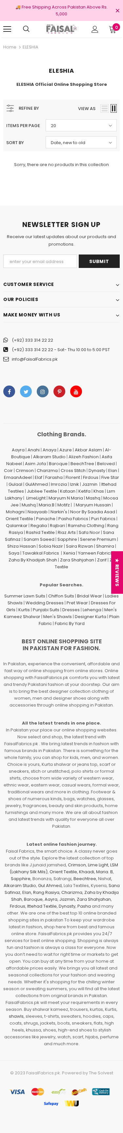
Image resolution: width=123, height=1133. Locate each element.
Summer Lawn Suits (24, 596)
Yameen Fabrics (95, 553)
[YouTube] (76, 391)
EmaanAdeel (18, 477)
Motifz (63, 505)
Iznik (74, 484)
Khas (98, 491)
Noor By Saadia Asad (92, 512)
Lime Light (98, 865)
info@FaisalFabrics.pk (35, 359)
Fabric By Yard (70, 623)
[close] (117, 11)
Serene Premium (98, 539)
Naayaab (38, 512)
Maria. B (104, 872)
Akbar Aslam (88, 450)
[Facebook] (9, 391)
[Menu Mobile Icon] (7, 29)
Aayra (18, 450)
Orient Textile (19, 519)
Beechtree (84, 879)
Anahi (34, 450)
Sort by (15, 143)
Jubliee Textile (42, 491)
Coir (8, 470)
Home (9, 47)
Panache (45, 519)
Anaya (49, 450)
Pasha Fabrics (73, 519)
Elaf (38, 477)
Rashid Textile (40, 532)
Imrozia (59, 484)
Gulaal (15, 484)
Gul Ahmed (50, 885)
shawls (16, 1016)
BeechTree (82, 464)
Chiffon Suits (61, 596)
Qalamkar (17, 525)
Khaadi (86, 872)
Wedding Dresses (45, 603)
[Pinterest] (59, 391)
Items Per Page (23, 126)
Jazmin (89, 484)
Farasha (54, 477)
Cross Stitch (73, 470)
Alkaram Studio (49, 457)
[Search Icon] (26, 29)
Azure (65, 450)
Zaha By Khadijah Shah (33, 560)
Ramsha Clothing (86, 525)
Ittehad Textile (42, 906)
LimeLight (36, 498)
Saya (14, 553)
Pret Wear (77, 603)
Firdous (90, 477)
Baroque (58, 464)
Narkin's (59, 512)
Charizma (47, 470)
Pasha (84, 906)
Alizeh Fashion (84, 457)
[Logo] (61, 29)
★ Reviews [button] (117, 572)
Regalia (39, 525)
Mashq (93, 498)
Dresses (71, 610)
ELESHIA (30, 47)
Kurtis (24, 610)
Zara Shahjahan (77, 560)
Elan (112, 470)
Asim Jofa (35, 464)
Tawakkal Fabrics (40, 553)
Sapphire (67, 539)
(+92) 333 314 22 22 (32, 340)
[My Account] (95, 29)
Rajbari (57, 525)
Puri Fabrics (103, 519)
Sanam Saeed (39, 539)
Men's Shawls (57, 617)
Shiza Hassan (21, 546)
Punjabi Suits (46, 610)
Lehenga (92, 610)
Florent (73, 477)
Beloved (106, 464)
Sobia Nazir (51, 546)
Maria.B (46, 505)
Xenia (69, 553)
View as (86, 108)
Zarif (102, 560)
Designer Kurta (90, 617)
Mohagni (15, 512)
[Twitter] (26, 391)
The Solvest (101, 1073)
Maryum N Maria (66, 498)
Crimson (25, 470)
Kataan (67, 491)
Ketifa (84, 491)
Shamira (105, 546)
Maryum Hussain (93, 505)
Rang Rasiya (46, 892)
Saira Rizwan (79, 546)
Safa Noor (89, 532)
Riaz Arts (67, 532)
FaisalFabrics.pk (43, 1073)
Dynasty (97, 470)
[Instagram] (43, 391)
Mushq (29, 505)
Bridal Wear (89, 596)
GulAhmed (36, 484)
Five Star (110, 477)
